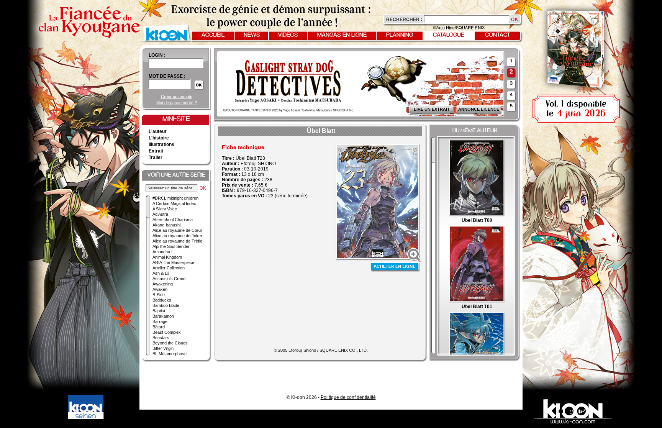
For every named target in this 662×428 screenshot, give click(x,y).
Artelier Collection (168, 268)
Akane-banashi (166, 225)
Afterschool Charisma (172, 219)
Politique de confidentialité (348, 397)
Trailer (155, 157)
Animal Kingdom (167, 257)
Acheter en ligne (395, 267)
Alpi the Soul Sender (171, 246)
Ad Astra (160, 214)
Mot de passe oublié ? (176, 102)
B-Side (158, 294)
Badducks (161, 300)
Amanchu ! (162, 251)
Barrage (159, 321)
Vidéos (288, 35)
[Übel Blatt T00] (477, 215)
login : (157, 55)
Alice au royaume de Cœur (177, 230)
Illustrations (161, 144)
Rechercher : (404, 19)
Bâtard (158, 327)
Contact (497, 35)
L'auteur (158, 131)
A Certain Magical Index (174, 203)
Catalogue (448, 35)
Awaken (159, 289)
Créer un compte (176, 96)
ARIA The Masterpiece (173, 262)
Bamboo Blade (165, 305)
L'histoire (159, 138)
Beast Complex (166, 332)
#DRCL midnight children (175, 198)
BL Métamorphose (169, 353)
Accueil (213, 35)
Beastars (160, 337)
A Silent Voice (164, 209)
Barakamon (163, 316)
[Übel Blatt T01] (477, 301)
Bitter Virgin (163, 348)
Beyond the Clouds (170, 343)
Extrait (156, 151)
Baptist (158, 310)
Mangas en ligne (342, 35)
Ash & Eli (160, 273)
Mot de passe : (167, 76)
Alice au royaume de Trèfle (177, 241)
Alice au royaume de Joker (177, 235)
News (252, 35)
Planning (399, 35)
